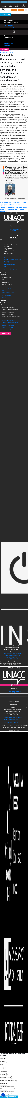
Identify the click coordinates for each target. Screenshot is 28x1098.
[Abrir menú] (25, 10)
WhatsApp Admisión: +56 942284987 (10, 309)
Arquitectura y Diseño (6, 277)
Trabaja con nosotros (14, 730)
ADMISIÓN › (14, 9)
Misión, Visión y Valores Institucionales (12, 244)
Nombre (2, 1058)
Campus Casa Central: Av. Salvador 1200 (13, 645)
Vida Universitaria (8, 20)
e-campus (6, 35)
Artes (3, 279)
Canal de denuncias (5, 273)
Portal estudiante (8, 37)
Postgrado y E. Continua (13, 701)
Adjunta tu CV (3, 1083)
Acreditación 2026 (7, 2)
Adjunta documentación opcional (8, 1089)
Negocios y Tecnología (7, 284)
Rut (1, 1065)
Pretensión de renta (5, 1077)
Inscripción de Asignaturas (11, 22)
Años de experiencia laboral (7, 1080)
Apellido (2, 1061)
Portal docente (7, 39)
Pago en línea (20, 2)
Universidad (3, 240)
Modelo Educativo (8, 248)
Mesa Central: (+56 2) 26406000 (11, 651)
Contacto (2, 304)
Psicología (4, 286)
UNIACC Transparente (9, 253)
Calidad (5, 251)
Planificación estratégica (9, 249)
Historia (5, 243)
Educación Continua (5, 303)
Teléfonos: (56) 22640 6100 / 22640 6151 (11, 311)
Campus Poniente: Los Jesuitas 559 (12, 647)
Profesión (2, 1074)
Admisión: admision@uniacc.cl (8, 307)
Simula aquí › (20, 9)
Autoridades (6, 246)
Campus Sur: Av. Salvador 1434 (11, 649)
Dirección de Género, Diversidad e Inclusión (13, 255)
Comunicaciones (5, 282)
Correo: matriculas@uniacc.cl (8, 312)
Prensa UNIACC (13, 704)
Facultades (3, 274)
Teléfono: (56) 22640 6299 (7, 314)
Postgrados (3, 300)
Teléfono (2, 1071)
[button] (14, 17)
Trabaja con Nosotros (6, 317)
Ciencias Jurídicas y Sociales (8, 281)
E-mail (1, 1068)
